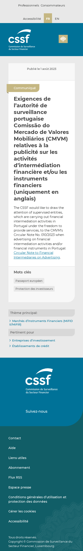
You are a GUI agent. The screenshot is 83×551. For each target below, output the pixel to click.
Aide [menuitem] (12, 448)
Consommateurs (53, 5)
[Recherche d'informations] (48, 41)
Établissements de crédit (30, 346)
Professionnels (28, 5)
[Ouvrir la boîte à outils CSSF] (54, 41)
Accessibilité (32, 18)
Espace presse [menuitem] (19, 487)
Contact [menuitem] (14, 438)
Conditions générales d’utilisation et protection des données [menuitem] (37, 499)
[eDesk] (63, 39)
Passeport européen (28, 280)
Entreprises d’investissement (33, 340)
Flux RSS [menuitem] (15, 477)
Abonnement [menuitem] (19, 468)
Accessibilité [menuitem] (18, 521)
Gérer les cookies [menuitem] (22, 511)
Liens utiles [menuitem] (17, 458)
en (57, 18)
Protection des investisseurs (34, 288)
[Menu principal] (71, 37)
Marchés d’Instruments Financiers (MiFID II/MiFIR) (41, 322)
